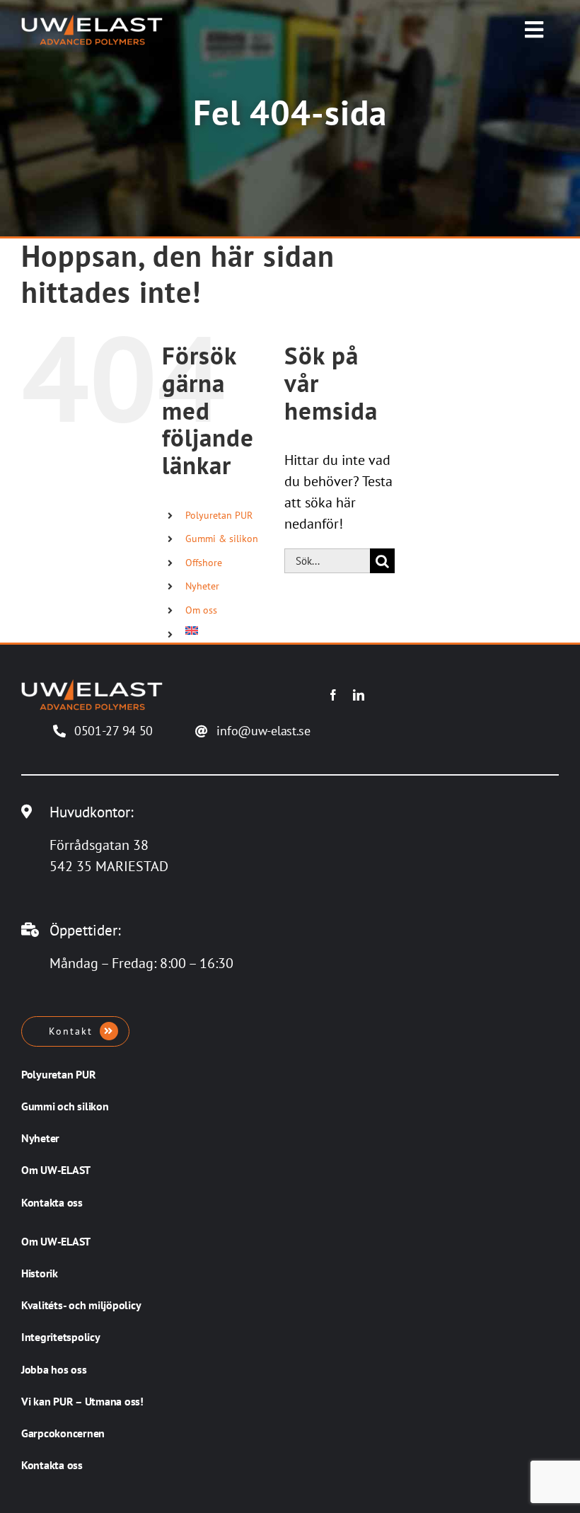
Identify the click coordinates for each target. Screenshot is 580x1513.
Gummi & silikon (221, 538)
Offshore (203, 562)
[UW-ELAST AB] (92, 21)
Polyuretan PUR (219, 515)
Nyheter (202, 586)
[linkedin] (358, 695)
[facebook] (333, 695)
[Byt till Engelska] (223, 630)
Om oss (201, 610)
